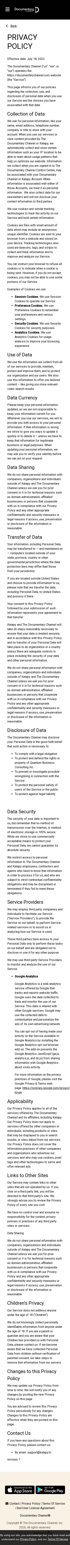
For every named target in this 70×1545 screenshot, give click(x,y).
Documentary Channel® (35, 1515)
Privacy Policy (30, 1503)
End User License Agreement (36, 1508)
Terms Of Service (53, 1503)
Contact (14, 1503)
